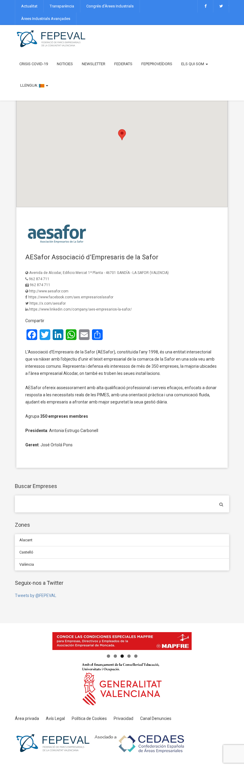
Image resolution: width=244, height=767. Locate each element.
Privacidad (123, 718)
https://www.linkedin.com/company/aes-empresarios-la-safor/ (80, 309)
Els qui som (193, 64)
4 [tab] (129, 656)
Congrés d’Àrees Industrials (110, 6)
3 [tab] (122, 656)
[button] (122, 135)
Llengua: (29, 85)
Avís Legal (55, 718)
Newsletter (93, 64)
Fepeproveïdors (156, 64)
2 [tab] (115, 656)
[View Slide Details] (122, 641)
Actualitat (29, 6)
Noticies (65, 64)
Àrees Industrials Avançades (45, 18)
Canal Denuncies (155, 718)
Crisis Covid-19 (33, 64)
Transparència (62, 6)
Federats (123, 64)
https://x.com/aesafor (47, 303)
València (26, 564)
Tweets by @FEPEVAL (35, 595)
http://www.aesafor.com (48, 291)
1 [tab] (108, 656)
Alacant (25, 540)
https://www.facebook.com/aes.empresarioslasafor (70, 297)
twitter (221, 6)
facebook (205, 6)
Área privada (27, 718)
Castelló (26, 552)
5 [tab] (135, 656)
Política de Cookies (89, 718)
